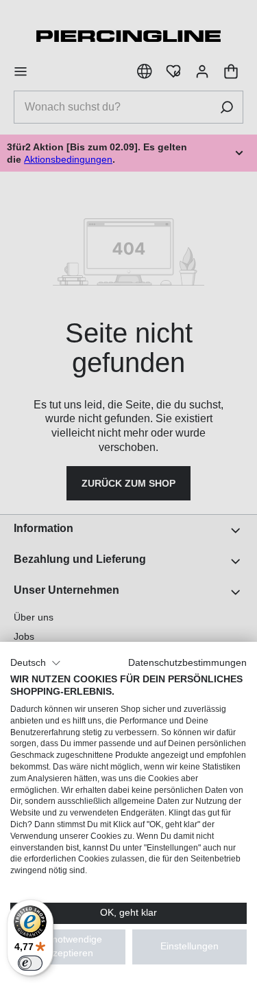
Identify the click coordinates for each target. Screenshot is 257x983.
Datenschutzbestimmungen (187, 663)
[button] (35, 663)
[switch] (30, 963)
